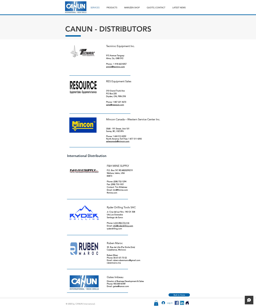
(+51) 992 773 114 (121, 223)
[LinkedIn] (182, 303)
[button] (156, 303)
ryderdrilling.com (114, 228)
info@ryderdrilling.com (123, 226)
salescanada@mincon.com (117, 141)
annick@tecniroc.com (115, 66)
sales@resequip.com (115, 104)
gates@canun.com (121, 286)
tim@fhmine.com (120, 190)
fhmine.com (112, 192)
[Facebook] (177, 303)
